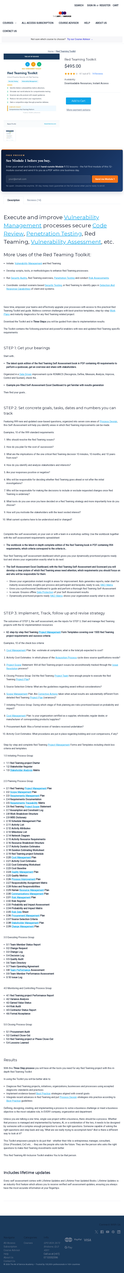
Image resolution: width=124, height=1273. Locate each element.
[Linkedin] (118, 1231)
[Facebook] (102, 1231)
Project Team (61, 675)
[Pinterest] (113, 1231)
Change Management (22, 926)
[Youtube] (107, 1231)
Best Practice (43, 1093)
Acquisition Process (66, 657)
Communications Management (27, 893)
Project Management (50, 632)
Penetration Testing (54, 233)
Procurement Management (25, 915)
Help (87, 22)
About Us (101, 22)
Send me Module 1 (105, 179)
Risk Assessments (99, 278)
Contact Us (10, 31)
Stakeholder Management (25, 922)
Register (105, 5)
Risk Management (21, 897)
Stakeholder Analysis (21, 770)
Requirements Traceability (24, 802)
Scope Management (17, 694)
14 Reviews (97, 74)
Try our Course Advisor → (80, 39)
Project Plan (22, 679)
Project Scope (13, 664)
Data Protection (45, 592)
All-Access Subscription (37, 22)
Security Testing (53, 285)
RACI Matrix (106, 585)
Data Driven (25, 374)
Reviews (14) (34, 200)
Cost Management (16, 650)
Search (78, 5)
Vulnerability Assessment (66, 241)
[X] (96, 1231)
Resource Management (31, 890)
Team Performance (20, 970)
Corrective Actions (48, 694)
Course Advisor (69, 22)
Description (13, 200)
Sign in (91, 5)
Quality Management (22, 872)
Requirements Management (24, 795)
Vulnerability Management (28, 263)
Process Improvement (23, 879)
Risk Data (16, 911)
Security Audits (19, 278)
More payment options (78, 109)
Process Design (108, 421)
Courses (8, 22)
